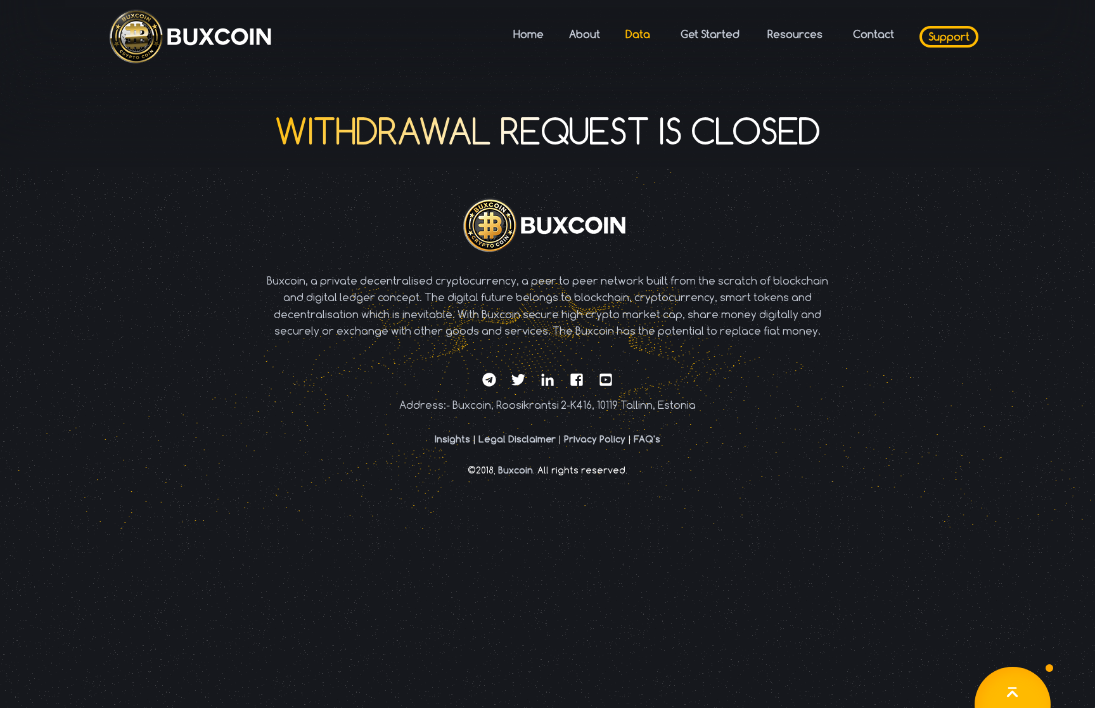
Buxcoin (515, 470)
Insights (452, 439)
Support (949, 36)
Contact (873, 34)
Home (528, 34)
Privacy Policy (594, 439)
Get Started (710, 34)
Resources (795, 34)
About (584, 34)
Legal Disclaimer (517, 439)
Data (637, 34)
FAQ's (647, 439)
